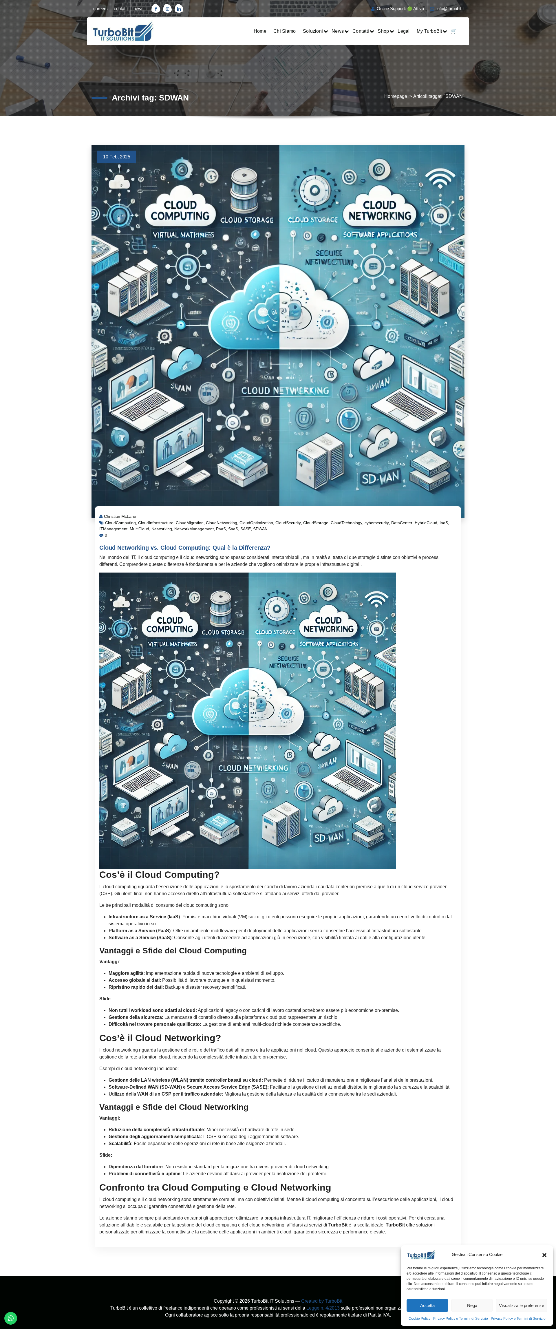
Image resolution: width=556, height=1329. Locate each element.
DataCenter (401, 522)
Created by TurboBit (321, 1301)
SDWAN (260, 529)
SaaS (233, 529)
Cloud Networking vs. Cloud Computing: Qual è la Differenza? (184, 547)
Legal (403, 31)
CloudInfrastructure (155, 522)
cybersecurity (377, 522)
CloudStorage (315, 522)
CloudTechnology (346, 522)
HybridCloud (426, 522)
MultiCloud (139, 529)
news (138, 8)
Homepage (395, 96)
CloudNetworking (221, 522)
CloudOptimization (256, 522)
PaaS (221, 529)
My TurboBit (429, 31)
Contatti (360, 31)
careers (100, 8)
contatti (120, 8)
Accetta (427, 1305)
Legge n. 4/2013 (323, 1308)
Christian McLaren (121, 516)
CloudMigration (190, 522)
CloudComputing (120, 522)
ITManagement (113, 529)
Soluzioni (313, 31)
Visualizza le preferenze (521, 1305)
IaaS (444, 522)
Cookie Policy (419, 1319)
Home (260, 31)
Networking (161, 529)
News (338, 31)
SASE (245, 529)
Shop (383, 31)
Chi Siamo (284, 31)
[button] (544, 1254)
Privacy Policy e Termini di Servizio (460, 1319)
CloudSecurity (288, 522)
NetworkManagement (194, 529)
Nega (472, 1305)
